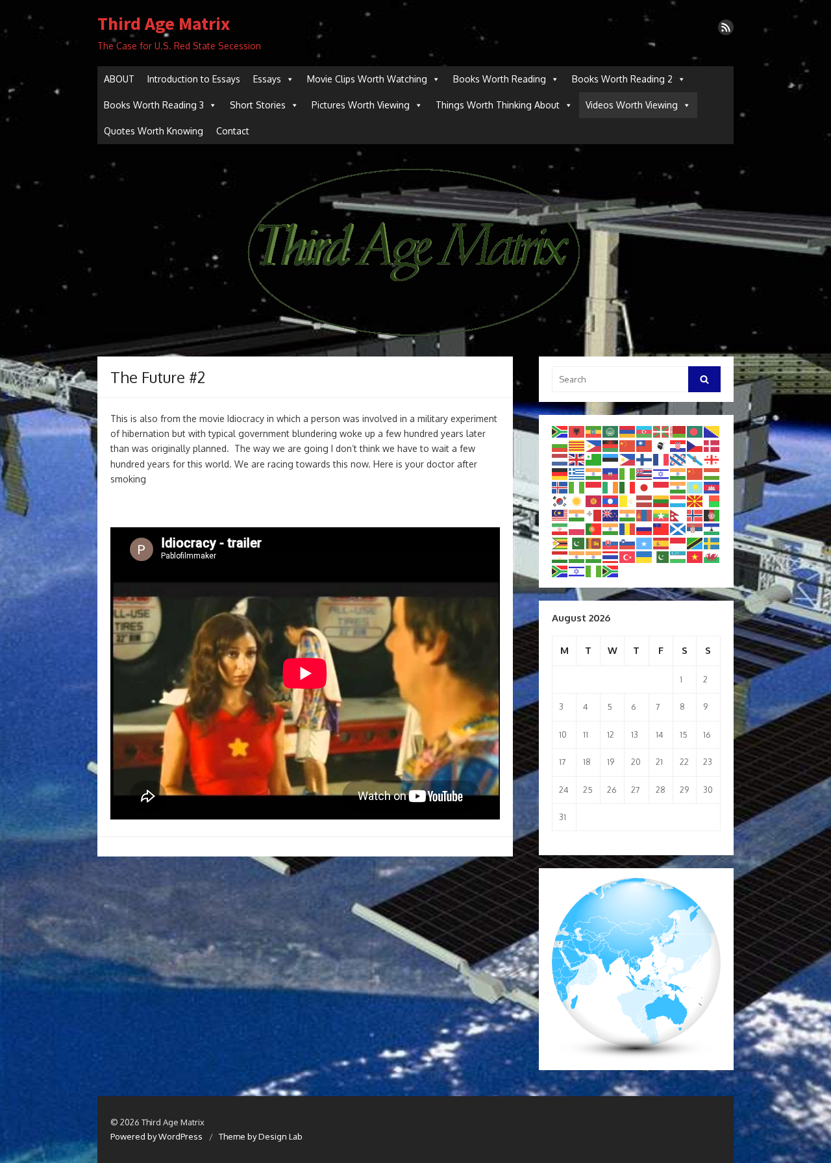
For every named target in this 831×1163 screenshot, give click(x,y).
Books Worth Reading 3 (154, 104)
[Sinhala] (594, 542)
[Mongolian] (644, 514)
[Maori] (610, 514)
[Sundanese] (678, 542)
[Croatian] (678, 445)
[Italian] (627, 486)
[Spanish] (661, 542)
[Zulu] (610, 570)
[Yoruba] (594, 570)
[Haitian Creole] (610, 473)
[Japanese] (644, 486)
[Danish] (712, 445)
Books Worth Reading (499, 78)
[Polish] (577, 528)
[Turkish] (627, 556)
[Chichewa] (610, 445)
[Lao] (610, 500)
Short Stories (258, 104)
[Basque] (661, 431)
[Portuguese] (594, 528)
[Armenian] (627, 431)
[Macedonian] (695, 500)
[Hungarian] (712, 473)
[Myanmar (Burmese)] (661, 514)
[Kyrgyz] (594, 500)
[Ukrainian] (644, 556)
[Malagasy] (712, 500)
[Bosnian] (712, 431)
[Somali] (644, 542)
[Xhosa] (560, 570)
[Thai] (610, 556)
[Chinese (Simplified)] (627, 445)
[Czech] (695, 445)
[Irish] (610, 486)
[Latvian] (644, 500)
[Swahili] (695, 542)
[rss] (726, 27)
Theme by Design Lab (261, 1136)
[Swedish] (712, 542)
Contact (232, 130)
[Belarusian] (678, 431)
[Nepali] (678, 514)
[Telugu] (594, 556)
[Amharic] (594, 431)
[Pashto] (712, 514)
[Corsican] (661, 445)
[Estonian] (610, 459)
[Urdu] (661, 556)
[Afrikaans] (560, 431)
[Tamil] (577, 556)
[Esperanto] (594, 459)
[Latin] (627, 500)
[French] (661, 459)
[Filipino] (627, 459)
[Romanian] (627, 528)
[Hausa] (627, 473)
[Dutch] (560, 459)
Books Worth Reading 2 (622, 78)
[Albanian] (577, 431)
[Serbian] (695, 528)
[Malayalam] (577, 514)
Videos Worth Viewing (632, 104)
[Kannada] (678, 486)
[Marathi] (627, 514)
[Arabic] (610, 431)
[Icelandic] (560, 486)
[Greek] (577, 473)
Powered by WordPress (156, 1136)
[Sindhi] (577, 542)
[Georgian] (712, 459)
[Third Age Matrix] (415, 250)
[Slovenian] (627, 542)
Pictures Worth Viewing (361, 104)
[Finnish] (644, 459)
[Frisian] (678, 459)
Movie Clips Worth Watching (367, 78)
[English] (577, 459)
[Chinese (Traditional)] (644, 445)
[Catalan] (577, 445)
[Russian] (644, 528)
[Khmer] (712, 486)
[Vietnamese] (695, 556)
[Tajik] (560, 556)
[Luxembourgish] (678, 500)
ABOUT (119, 78)
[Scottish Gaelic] (678, 528)
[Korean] (560, 500)
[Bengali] (695, 431)
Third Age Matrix (163, 24)
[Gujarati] (594, 473)
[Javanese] (661, 486)
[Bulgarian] (560, 445)
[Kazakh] (695, 486)
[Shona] (560, 542)
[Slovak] (610, 542)
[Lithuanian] (661, 500)
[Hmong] (695, 473)
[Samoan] (661, 528)
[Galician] (695, 459)
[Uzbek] (678, 556)
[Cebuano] (594, 445)
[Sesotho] (712, 528)
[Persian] (560, 528)
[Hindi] (678, 473)
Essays (267, 78)
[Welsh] (712, 556)
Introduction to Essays (193, 78)
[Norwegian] (695, 514)
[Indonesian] (594, 486)
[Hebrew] (661, 473)
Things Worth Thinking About (498, 104)
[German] (560, 473)
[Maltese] (594, 514)
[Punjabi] (610, 528)
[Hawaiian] (644, 473)
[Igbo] (577, 486)
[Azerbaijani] (644, 431)
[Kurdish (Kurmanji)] (577, 500)
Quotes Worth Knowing (153, 130)
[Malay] (560, 514)
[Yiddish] (577, 570)
